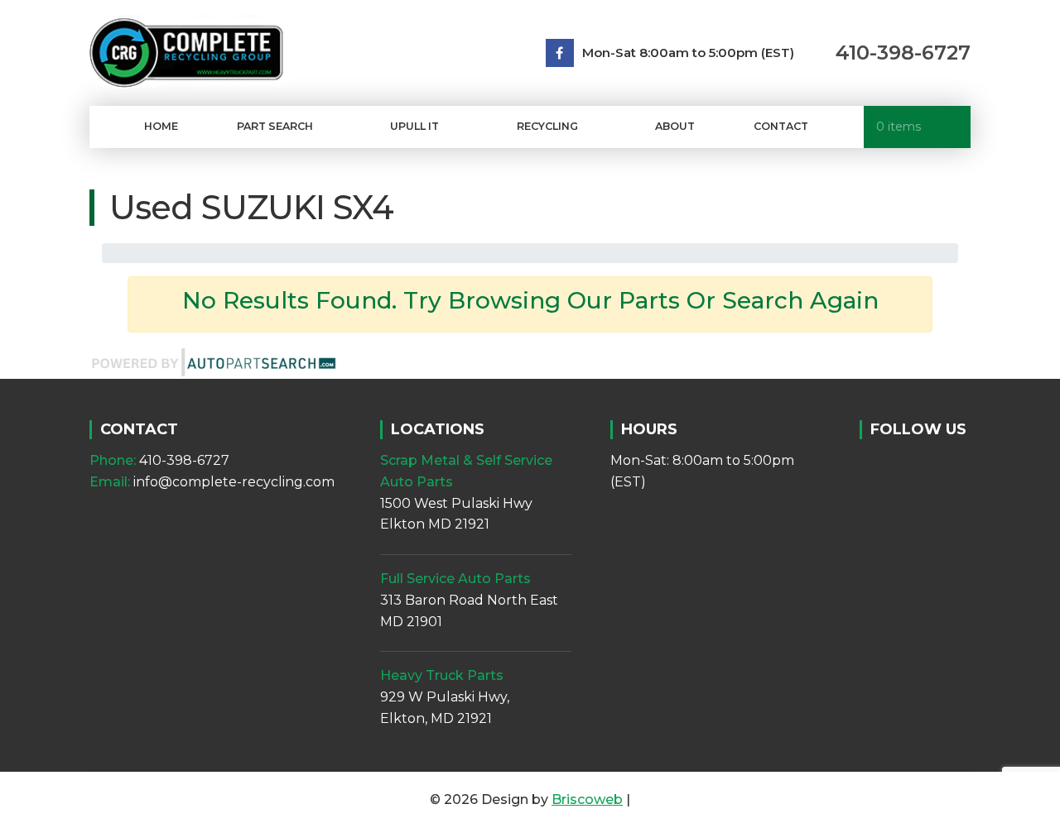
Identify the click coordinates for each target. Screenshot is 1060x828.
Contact (781, 126)
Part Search (275, 126)
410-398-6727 (903, 53)
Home (161, 126)
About (675, 126)
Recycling (547, 126)
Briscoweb (587, 799)
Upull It (414, 126)
